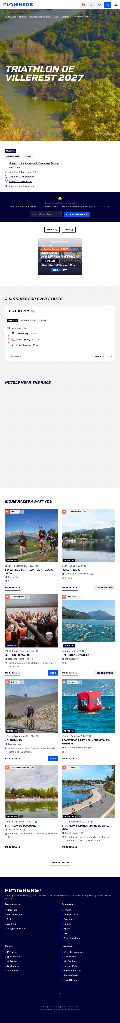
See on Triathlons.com (20, 181)
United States (71, 914)
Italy (66, 933)
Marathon (12, 910)
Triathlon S (14, 177)
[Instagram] (60, 994)
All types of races (16, 928)
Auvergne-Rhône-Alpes (40, 17)
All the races (10, 17)
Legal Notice (70, 980)
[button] (60, 311)
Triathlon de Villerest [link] (81, 17)
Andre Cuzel (110, 134)
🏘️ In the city (13, 957)
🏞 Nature (12, 952)
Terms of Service (72, 971)
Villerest (65, 17)
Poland (67, 924)
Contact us (70, 957)
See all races (61, 862)
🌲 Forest (12, 961)
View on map (15, 167)
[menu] (115, 4)
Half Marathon (15, 914)
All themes (12, 971)
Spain (67, 928)
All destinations (72, 938)
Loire (56, 17)
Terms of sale (71, 975)
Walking (11, 924)
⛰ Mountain (13, 966)
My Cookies (70, 961)
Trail (9, 919)
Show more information (21, 186)
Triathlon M (28, 177)
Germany (69, 919)
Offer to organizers (74, 952)
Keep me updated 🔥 (77, 214)
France (22, 17)
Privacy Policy (71, 966)
